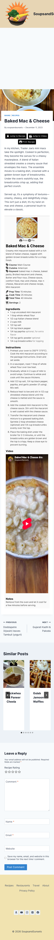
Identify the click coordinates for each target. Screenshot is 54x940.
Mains (7, 115)
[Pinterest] (32, 912)
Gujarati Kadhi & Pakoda (42, 626)
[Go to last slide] (8, 695)
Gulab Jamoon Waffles (38, 697)
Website (10, 848)
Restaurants (23, 885)
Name (10, 821)
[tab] (21, 732)
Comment (12, 781)
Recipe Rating (12, 767)
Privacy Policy (27, 890)
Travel (36, 885)
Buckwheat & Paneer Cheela (14, 697)
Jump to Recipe (17, 136)
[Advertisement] (27, 56)
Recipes (16, 115)
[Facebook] (37, 912)
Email (10, 835)
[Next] (46, 695)
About (45, 885)
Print (25, 240)
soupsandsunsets (15, 127)
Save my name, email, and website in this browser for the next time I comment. (28, 857)
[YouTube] (21, 912)
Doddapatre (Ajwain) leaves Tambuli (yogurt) (12, 628)
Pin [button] (33, 240)
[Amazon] (16, 912)
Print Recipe (28, 142)
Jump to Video (39, 136)
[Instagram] (27, 912)
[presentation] (13, 674)
